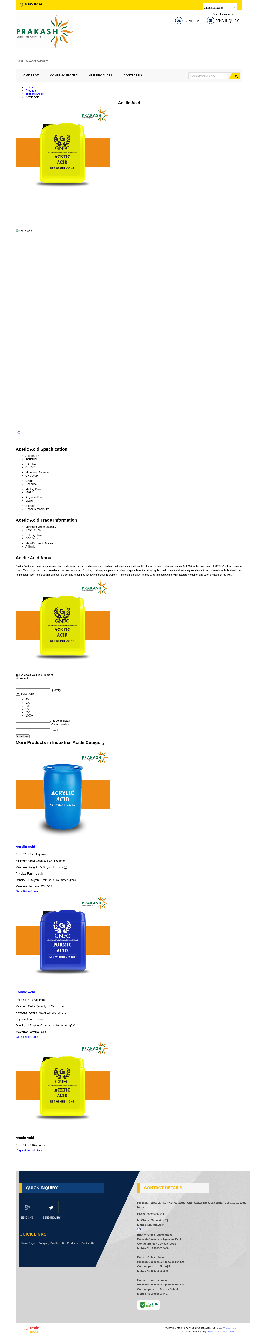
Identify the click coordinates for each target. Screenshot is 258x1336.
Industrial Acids (34, 93)
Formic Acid (25, 992)
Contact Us (133, 75)
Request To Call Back (29, 1150)
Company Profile (64, 75)
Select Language (222, 14)
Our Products (100, 75)
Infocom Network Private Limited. (221, 1332)
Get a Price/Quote (27, 891)
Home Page (30, 75)
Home (29, 87)
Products (31, 90)
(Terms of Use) (229, 1328)
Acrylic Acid (25, 847)
